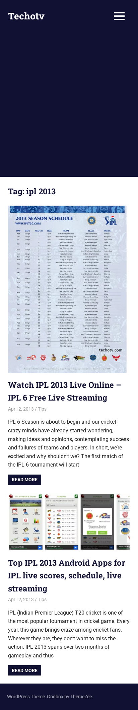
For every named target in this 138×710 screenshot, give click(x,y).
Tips (42, 409)
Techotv (26, 16)
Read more (25, 479)
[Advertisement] (69, 104)
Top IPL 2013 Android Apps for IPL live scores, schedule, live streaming (66, 575)
